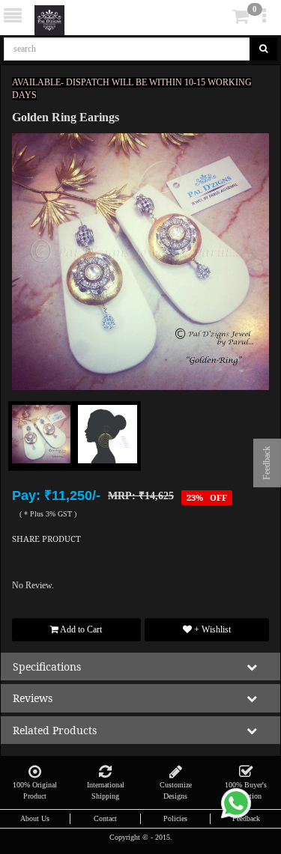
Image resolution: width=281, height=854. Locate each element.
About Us (34, 818)
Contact (105, 818)
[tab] (220, 16)
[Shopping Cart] (218, 19)
